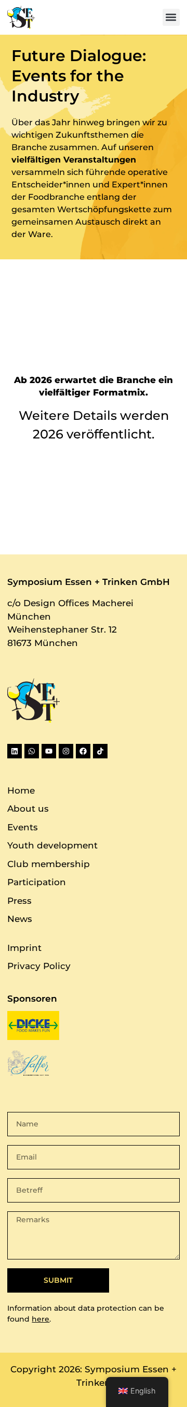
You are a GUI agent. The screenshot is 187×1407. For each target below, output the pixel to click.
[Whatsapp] (31, 751)
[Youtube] (49, 751)
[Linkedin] (14, 751)
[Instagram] (66, 751)
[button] (171, 17)
